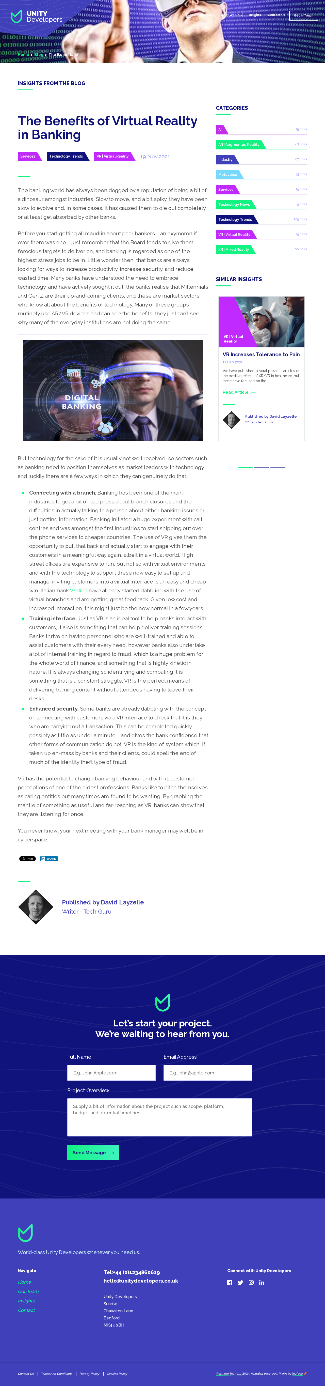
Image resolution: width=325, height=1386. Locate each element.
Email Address (180, 1057)
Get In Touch (303, 15)
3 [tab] (277, 467)
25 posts (301, 189)
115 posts (300, 234)
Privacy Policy (89, 1374)
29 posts (301, 129)
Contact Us (276, 15)
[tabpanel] (261, 368)
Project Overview (88, 1090)
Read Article (236, 392)
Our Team (206, 15)
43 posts (301, 174)
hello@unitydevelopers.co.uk (141, 1281)
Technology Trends (66, 156)
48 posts (301, 144)
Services (27, 156)
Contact (26, 1310)
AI (220, 130)
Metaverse (227, 175)
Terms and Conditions (56, 1374)
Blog (38, 54)
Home (188, 15)
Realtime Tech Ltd (228, 1373)
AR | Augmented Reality (238, 145)
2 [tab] (261, 467)
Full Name (79, 1057)
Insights (255, 15)
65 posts (301, 204)
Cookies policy (117, 1374)
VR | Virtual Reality (113, 156)
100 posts (300, 249)
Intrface (297, 1373)
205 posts (300, 219)
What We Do (230, 15)
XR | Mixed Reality (233, 250)
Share (51, 858)
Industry (225, 160)
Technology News (234, 205)
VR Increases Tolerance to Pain (261, 354)
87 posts (301, 159)
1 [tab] (245, 467)
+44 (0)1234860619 (136, 1272)
